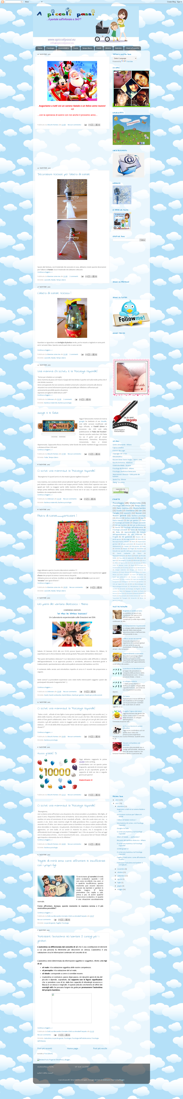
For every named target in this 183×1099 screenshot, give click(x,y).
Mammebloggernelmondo (120, 586)
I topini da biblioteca (138, 579)
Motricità (141, 539)
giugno (119, 886)
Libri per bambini (121, 525)
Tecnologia (142, 530)
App (142, 518)
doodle (103, 421)
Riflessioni (140, 558)
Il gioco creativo (118, 448)
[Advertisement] (72, 148)
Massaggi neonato (129, 539)
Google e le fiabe (48, 413)
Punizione (129, 593)
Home (40, 48)
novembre (121, 869)
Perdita (135, 591)
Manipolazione (134, 586)
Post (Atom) (48, 1054)
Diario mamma (122, 508)
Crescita (133, 567)
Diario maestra (118, 520)
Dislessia (140, 570)
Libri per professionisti (138, 525)
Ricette (115, 596)
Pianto (142, 591)
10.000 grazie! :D (47, 753)
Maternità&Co (63, 48)
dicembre (120, 806)
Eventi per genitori (78, 695)
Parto (144, 520)
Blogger (121, 1080)
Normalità (122, 589)
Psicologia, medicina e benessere (124, 471)
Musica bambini (139, 508)
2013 (117, 800)
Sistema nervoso (133, 596)
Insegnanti (116, 582)
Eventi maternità (124, 574)
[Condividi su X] (94, 125)
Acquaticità (139, 544)
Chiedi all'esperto (132, 48)
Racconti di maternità (126, 558)
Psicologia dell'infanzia (121, 506)
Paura (120, 591)
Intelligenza (124, 582)
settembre (121, 876)
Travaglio (124, 598)
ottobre (120, 872)
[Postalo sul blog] (92, 125)
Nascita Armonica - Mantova (122, 463)
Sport (114, 560)
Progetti (115, 537)
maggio (120, 889)
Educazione (135, 546)
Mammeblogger (139, 584)
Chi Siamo (126, 696)
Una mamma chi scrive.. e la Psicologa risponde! (67, 371)
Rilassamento (122, 596)
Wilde (141, 598)
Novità (136, 556)
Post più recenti (44, 1048)
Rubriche (118, 48)
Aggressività (123, 563)
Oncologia (130, 589)
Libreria (108, 48)
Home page (72, 1048)
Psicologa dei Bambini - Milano (123, 468)
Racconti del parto (139, 593)
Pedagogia (128, 591)
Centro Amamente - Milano (122, 445)
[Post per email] (85, 125)
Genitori (117, 549)
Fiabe (46, 457)
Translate (129, 61)
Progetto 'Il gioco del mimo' (132, 711)
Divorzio (138, 537)
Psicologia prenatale (120, 530)
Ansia (131, 563)
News (133, 542)
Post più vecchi (100, 1048)
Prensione (121, 593)
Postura (115, 593)
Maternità (135, 503)
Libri (140, 511)
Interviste (133, 582)
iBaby (118, 532)
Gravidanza (130, 511)
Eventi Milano (66, 695)
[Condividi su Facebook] (96, 125)
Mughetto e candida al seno (132, 611)
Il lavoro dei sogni (119, 451)
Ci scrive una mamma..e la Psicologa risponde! (66, 471)
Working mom (117, 600)
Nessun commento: (75, 125)
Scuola (75, 48)
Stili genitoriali (127, 537)
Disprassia (115, 572)
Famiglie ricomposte (137, 577)
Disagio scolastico (120, 570)
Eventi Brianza (125, 572)
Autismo (138, 563)
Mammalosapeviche (119, 556)
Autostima (48, 1038)
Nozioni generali (119, 516)
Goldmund (106, 1080)
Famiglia (116, 513)
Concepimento (116, 567)
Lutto (125, 584)
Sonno (132, 530)
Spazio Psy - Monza (119, 479)
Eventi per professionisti (93, 695)
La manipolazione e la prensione (134, 626)
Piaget (132, 549)
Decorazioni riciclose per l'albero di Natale (63, 174)
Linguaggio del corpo (120, 454)
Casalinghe (140, 565)
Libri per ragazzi (117, 584)
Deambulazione (141, 567)
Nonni (130, 556)
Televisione (116, 598)
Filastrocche (116, 579)
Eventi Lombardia (55, 695)
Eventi (98, 48)
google (82, 421)
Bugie (132, 565)
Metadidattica (117, 457)
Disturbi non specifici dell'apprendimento (126, 551)
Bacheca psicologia (64, 403)
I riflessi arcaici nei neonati (132, 639)
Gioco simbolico (126, 579)
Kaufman (141, 582)
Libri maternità (136, 534)
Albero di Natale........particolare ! (57, 516)
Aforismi (119, 518)
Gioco (139, 553)
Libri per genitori (133, 520)
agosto (120, 879)
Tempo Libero (61, 280)
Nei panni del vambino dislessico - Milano (62, 604)
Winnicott (136, 560)
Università (134, 598)
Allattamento (117, 546)
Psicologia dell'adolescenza (81, 1038)
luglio (119, 882)
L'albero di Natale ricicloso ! (54, 293)
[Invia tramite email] (89, 125)
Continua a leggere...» (44, 272)
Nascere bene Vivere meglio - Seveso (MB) (127, 460)
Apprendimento (129, 532)
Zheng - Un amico (119, 482)
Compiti (126, 546)
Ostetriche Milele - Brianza (122, 465)
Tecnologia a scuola (124, 560)
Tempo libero (87, 48)
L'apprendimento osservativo (133, 654)
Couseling (125, 567)
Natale (53, 280)
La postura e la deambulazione (133, 668)
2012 (117, 803)
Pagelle (58, 923)
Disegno (132, 570)
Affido (116, 563)
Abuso (144, 560)
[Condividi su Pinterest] (99, 125)
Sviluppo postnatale (127, 544)
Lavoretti (47, 280)
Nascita (117, 527)
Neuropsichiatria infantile (121, 542)
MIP (131, 584)
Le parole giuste (49, 923)
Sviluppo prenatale (139, 523)
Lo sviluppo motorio (130, 681)
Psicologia (50, 48)
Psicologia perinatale (122, 523)
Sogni (142, 596)
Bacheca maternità (50, 403)
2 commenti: (74, 276)
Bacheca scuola (123, 565)
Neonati (138, 513)
